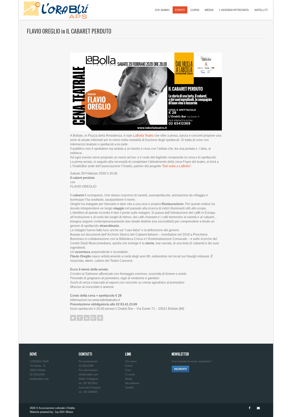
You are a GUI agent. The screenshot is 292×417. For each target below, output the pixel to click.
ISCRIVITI (180, 369)
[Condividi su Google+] (93, 318)
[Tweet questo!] (73, 318)
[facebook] (249, 408)
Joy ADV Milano (64, 411)
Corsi (194, 10)
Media (209, 10)
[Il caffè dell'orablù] (261, 29)
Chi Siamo (162, 10)
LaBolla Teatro (143, 135)
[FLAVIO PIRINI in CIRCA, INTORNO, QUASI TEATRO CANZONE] (253, 29)
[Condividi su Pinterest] (100, 318)
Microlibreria (132, 383)
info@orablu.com (88, 374)
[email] (258, 408)
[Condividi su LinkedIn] (87, 318)
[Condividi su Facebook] (80, 318)
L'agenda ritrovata (234, 10)
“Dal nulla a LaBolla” (176, 166)
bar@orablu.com (39, 378)
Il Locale (130, 374)
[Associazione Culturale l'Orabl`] (56, 10)
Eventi (180, 10)
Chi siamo (131, 361)
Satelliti (261, 10)
